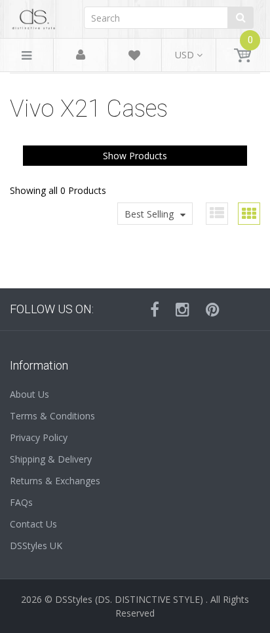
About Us (29, 394)
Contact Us (33, 524)
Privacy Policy (39, 437)
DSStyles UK (36, 545)
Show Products (135, 155)
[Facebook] (154, 309)
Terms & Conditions (52, 416)
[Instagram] (182, 309)
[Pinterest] (213, 309)
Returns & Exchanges (55, 480)
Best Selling (149, 214)
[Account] (80, 55)
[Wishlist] (134, 57)
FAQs (21, 502)
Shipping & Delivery (51, 459)
